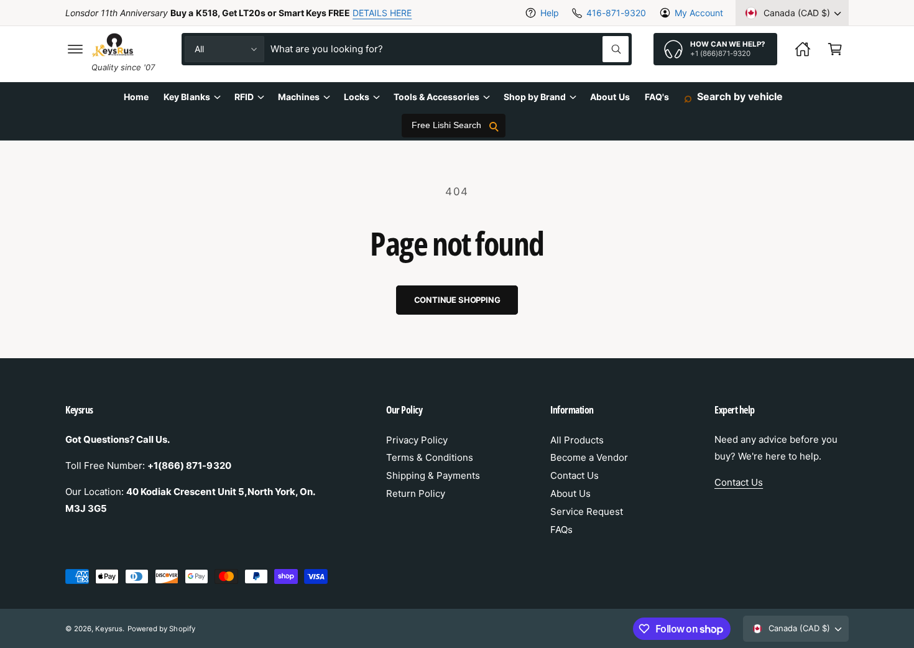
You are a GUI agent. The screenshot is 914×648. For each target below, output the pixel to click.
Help (549, 12)
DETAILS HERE (382, 12)
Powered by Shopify (161, 628)
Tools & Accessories (436, 96)
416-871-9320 (615, 12)
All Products (577, 440)
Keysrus (108, 628)
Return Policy (415, 493)
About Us (570, 493)
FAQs (561, 529)
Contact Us (574, 475)
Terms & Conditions (429, 457)
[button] (75, 49)
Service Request (586, 511)
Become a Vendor (589, 457)
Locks (356, 96)
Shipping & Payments (433, 475)
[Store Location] (803, 49)
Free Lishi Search (446, 126)
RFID (244, 96)
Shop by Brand (535, 96)
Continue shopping (457, 300)
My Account (699, 12)
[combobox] (449, 49)
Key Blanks (187, 96)
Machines (299, 96)
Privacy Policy (417, 440)
